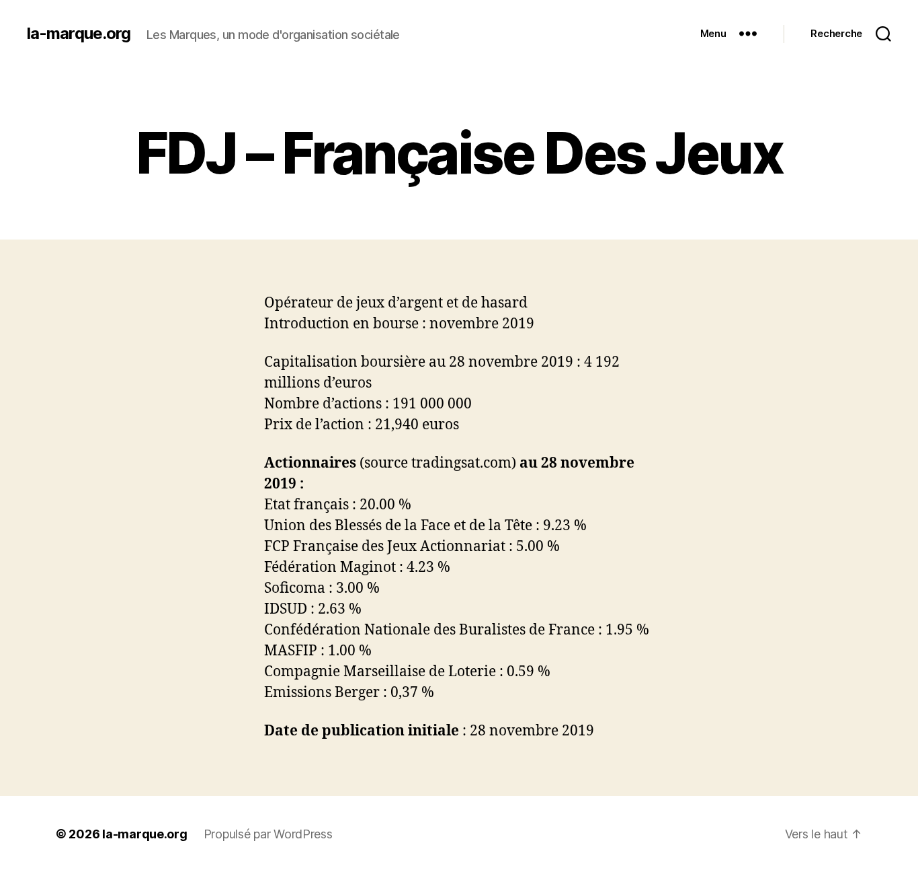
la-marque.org (78, 34)
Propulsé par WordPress (268, 834)
